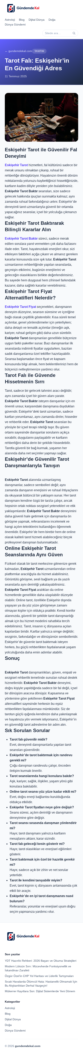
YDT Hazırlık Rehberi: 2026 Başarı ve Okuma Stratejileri (40, 960)
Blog (22, 19)
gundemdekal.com (27, 1046)
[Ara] (74, 33)
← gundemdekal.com (18, 51)
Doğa (52, 19)
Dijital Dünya (37, 19)
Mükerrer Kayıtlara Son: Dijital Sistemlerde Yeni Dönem (40, 991)
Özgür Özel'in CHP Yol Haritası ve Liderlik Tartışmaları (39, 976)
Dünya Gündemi (15, 24)
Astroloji (10, 19)
